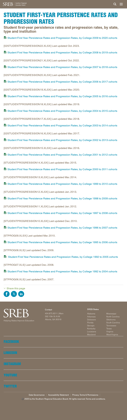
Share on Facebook (7, 294)
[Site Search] (115, 4)
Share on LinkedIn (21, 294)
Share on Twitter (14, 294)
